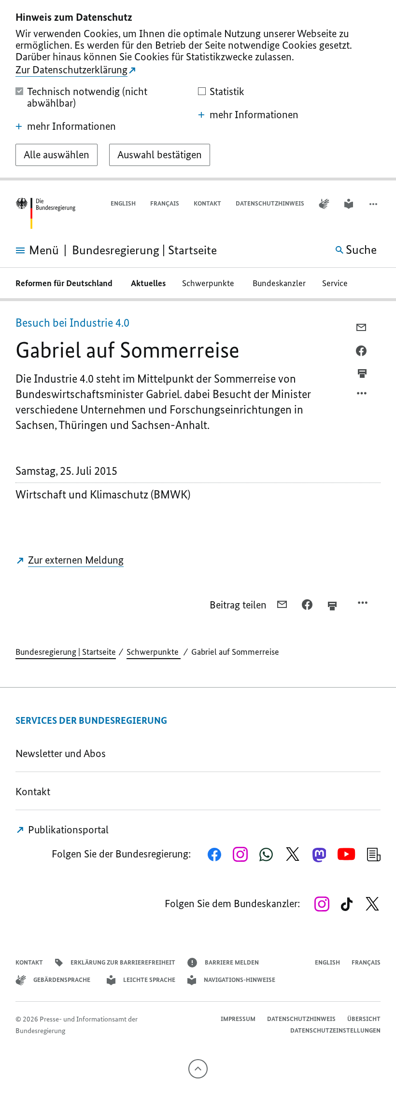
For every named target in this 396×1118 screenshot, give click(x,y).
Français (164, 203)
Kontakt (207, 203)
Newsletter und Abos (63, 753)
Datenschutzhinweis (270, 203)
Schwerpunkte (209, 283)
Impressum (238, 1018)
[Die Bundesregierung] (45, 213)
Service (338, 283)
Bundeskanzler (279, 283)
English (123, 203)
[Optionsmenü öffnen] (362, 395)
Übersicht (364, 1018)
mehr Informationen (71, 126)
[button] (374, 204)
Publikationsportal (67, 829)
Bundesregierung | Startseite (65, 652)
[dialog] (198, 90)
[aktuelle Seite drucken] (362, 373)
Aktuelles (148, 283)
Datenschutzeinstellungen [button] (335, 1030)
